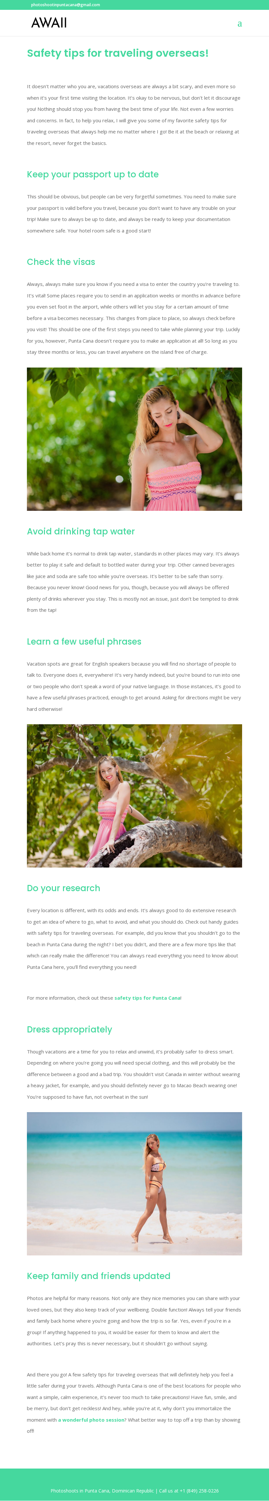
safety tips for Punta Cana (147, 997)
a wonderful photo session (91, 1419)
